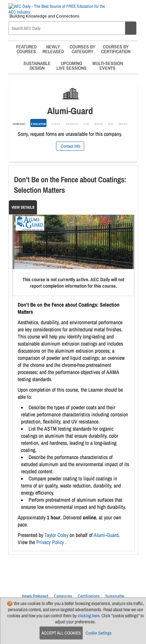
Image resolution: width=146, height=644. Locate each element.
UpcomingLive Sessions (71, 65)
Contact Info (70, 146)
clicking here (88, 615)
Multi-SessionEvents (107, 65)
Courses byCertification (115, 49)
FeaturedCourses (26, 49)
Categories (63, 596)
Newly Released (35, 596)
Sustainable (114, 596)
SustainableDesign (37, 65)
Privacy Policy (50, 542)
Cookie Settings (98, 633)
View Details (23, 207)
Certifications (88, 596)
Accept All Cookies (61, 633)
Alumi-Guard (106, 535)
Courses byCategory (82, 49)
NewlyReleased (53, 49)
